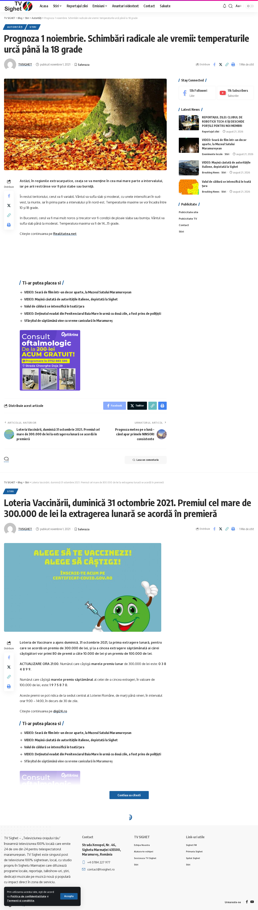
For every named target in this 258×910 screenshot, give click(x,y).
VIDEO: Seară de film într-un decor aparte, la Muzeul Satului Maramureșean (77, 292)
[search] (231, 6)
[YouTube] (252, 902)
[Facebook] (197, 93)
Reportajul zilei (210, 131)
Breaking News (210, 172)
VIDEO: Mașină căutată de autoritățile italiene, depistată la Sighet (71, 299)
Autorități (15, 26)
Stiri (33, 26)
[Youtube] (235, 93)
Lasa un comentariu (147, 459)
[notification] (225, 6)
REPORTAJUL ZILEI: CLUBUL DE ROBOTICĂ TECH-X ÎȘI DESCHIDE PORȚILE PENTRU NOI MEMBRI (223, 121)
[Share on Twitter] (220, 64)
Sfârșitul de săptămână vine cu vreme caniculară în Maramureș (68, 321)
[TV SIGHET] (18, 6)
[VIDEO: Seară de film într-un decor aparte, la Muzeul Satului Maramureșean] (189, 145)
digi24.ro (60, 711)
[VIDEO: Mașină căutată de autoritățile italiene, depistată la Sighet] (189, 167)
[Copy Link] (227, 64)
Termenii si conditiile (20, 900)
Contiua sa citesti (129, 795)
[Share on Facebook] (214, 64)
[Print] (233, 64)
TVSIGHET (25, 64)
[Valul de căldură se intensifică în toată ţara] (189, 187)
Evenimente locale (212, 154)
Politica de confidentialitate (28, 896)
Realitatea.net (65, 234)
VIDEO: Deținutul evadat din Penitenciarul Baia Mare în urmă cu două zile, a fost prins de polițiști (92, 314)
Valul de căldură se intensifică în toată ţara (54, 306)
